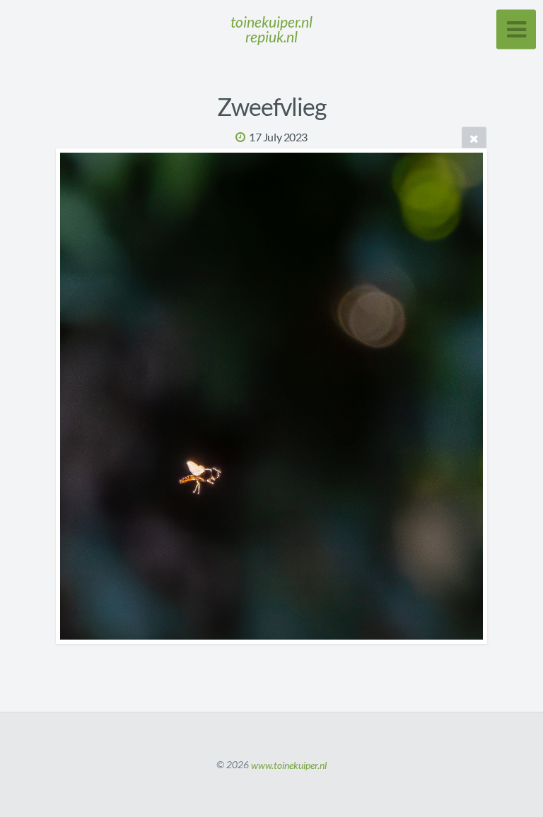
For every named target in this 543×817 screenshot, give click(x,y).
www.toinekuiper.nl (289, 764)
